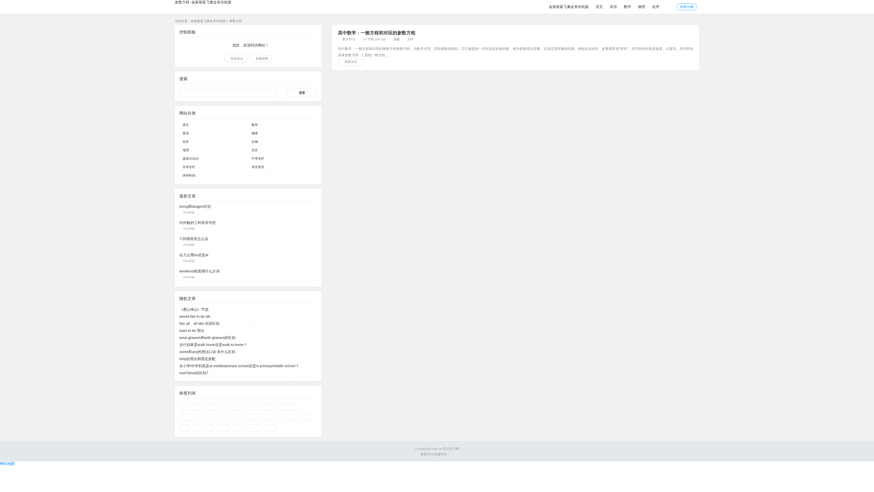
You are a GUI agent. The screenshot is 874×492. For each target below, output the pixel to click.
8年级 (271, 428)
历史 (255, 150)
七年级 (211, 407)
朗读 (197, 428)
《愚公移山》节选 (193, 309)
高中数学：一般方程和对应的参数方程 (376, 32)
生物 (255, 142)
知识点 (305, 417)
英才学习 (348, 39)
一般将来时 (288, 407)
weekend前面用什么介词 (199, 271)
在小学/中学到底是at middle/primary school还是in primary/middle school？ (239, 366)
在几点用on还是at (193, 255)
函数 (397, 39)
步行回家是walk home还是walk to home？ (213, 345)
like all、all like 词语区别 (199, 323)
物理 (641, 7)
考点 (278, 417)
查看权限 (262, 58)
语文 (599, 7)
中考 (226, 417)
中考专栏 (258, 158)
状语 (249, 407)
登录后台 (237, 58)
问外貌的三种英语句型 (197, 223)
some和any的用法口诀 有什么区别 (207, 352)
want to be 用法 (191, 331)
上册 (224, 407)
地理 (186, 150)
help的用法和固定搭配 (197, 359)
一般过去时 (266, 407)
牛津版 (223, 428)
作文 (184, 407)
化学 (655, 7)
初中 (251, 417)
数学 (627, 7)
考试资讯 (258, 167)
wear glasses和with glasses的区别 (207, 338)
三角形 (264, 417)
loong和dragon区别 (195, 206)
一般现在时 (189, 417)
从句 (214, 417)
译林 (209, 428)
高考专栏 (189, 167)
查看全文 (350, 62)
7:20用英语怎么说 (193, 239)
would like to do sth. (195, 316)
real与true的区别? (193, 373)
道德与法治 (190, 158)
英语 (613, 7)
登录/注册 (687, 7)
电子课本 (254, 428)
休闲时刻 (189, 175)
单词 (237, 407)
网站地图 (7, 464)
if (204, 417)
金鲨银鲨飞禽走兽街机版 (569, 7)
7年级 (238, 428)
